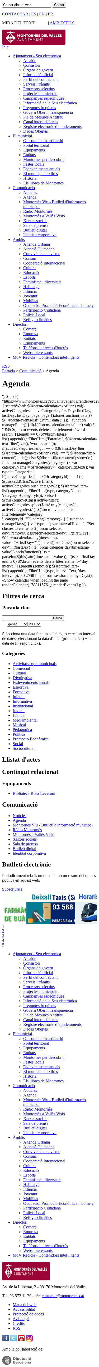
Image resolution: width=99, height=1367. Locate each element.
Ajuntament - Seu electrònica (37, 56)
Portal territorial (36, 145)
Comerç (29, 329)
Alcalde (29, 60)
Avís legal (21, 1319)
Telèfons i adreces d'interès (45, 348)
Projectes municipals (40, 93)
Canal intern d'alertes (40, 122)
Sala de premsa (35, 225)
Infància (30, 291)
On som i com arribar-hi (43, 140)
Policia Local (34, 315)
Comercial (21, 668)
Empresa (30, 333)
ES (33, 14)
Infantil (19, 696)
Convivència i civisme (41, 253)
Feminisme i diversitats (42, 282)
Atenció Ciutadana (38, 249)
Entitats (29, 155)
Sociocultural (24, 748)
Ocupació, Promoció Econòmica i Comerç (58, 305)
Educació (31, 272)
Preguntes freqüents (39, 107)
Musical (19, 725)
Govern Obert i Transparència (48, 112)
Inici (6, 47)
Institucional (23, 706)
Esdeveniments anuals (41, 169)
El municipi (22, 136)
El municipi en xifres (40, 173)
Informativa (22, 701)
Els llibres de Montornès (43, 183)
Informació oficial (38, 74)
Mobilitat (30, 301)
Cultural (19, 673)
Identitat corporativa (39, 235)
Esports (29, 277)
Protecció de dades (28, 1314)
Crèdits (19, 1323)
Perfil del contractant (40, 79)
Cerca (57, 618)
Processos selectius (39, 89)
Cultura (29, 268)
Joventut (30, 296)
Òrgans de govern (38, 70)
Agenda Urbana (36, 244)
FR (50, 14)
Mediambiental (25, 720)
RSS (6, 366)
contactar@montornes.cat (63, 1295)
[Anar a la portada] (26, 1279)
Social (18, 743)
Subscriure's (12, 889)
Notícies (30, 192)
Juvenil (19, 710)
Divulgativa (22, 678)
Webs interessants (38, 352)
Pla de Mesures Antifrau (43, 117)
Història (29, 178)
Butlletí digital (35, 230)
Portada (8, 371)
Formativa (21, 692)
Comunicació (24, 187)
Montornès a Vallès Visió (44, 216)
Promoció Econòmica (31, 739)
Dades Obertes (35, 131)
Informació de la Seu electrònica (50, 103)
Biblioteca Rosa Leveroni (34, 793)
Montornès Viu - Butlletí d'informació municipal (53, 825)
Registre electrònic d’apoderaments (52, 126)
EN (42, 14)
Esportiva (21, 687)
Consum (30, 258)
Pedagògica (22, 729)
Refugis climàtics (37, 319)
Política (19, 734)
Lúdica (18, 715)
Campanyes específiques (43, 98)
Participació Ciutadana (42, 310)
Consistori (31, 65)
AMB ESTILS (62, 23)
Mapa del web (24, 1304)
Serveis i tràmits (36, 84)
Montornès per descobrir (43, 159)
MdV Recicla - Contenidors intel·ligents (46, 357)
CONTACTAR (15, 14)
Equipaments (34, 150)
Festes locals (33, 164)
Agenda (29, 197)
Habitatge (31, 286)
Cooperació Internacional (44, 263)
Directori (20, 324)
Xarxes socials (35, 220)
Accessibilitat (24, 1309)
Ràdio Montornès (37, 211)
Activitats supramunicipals (34, 663)
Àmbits (19, 239)
